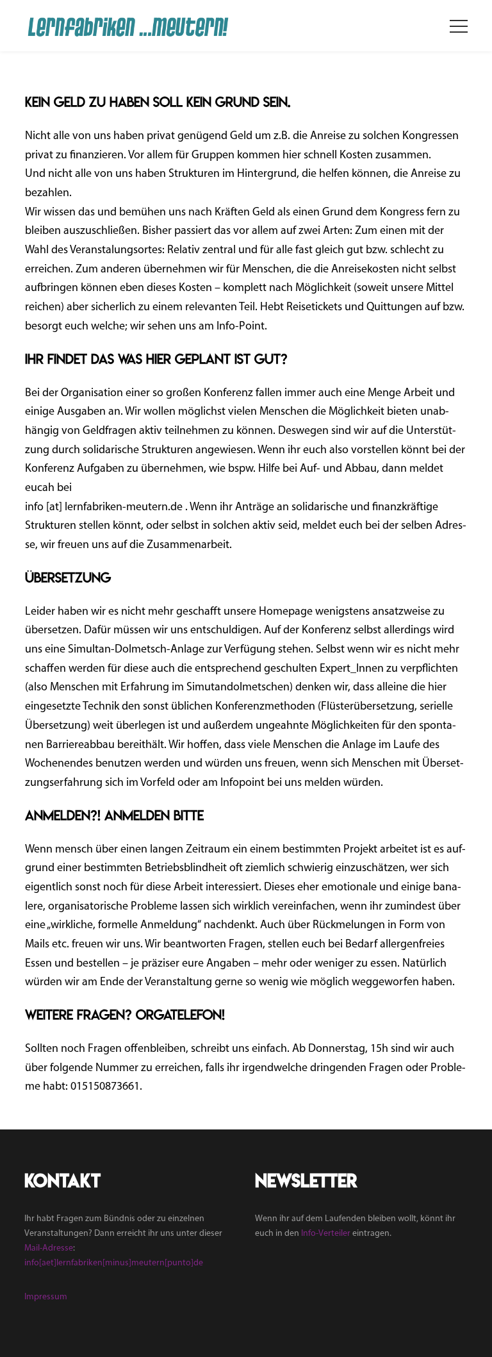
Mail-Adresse (48, 1248)
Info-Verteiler (325, 1233)
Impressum (45, 1297)
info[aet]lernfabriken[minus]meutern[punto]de (113, 1263)
